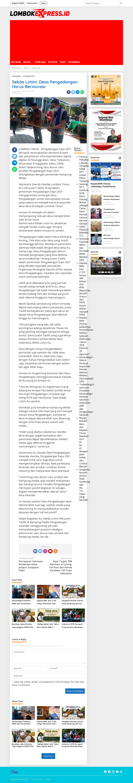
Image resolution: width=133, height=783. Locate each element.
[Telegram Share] (78, 92)
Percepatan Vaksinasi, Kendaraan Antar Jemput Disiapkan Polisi (31, 564)
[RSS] (55, 551)
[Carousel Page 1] (99, 272)
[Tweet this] (73, 92)
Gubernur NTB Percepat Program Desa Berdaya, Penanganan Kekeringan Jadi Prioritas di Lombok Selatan (72, 626)
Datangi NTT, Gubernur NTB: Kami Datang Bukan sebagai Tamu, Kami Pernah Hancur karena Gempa (84, 204)
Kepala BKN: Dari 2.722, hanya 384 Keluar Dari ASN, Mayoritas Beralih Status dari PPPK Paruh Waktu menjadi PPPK (84, 288)
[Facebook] (35, 551)
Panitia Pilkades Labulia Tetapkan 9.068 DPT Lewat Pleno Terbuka (84, 169)
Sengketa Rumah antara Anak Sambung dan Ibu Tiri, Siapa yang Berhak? (72, 602)
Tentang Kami (37, 779)
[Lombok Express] (40, 13)
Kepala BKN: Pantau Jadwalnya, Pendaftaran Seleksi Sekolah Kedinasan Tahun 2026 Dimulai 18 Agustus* (86, 336)
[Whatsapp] (82, 92)
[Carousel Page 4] (109, 272)
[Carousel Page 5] (112, 272)
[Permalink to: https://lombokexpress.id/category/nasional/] (119, 158)
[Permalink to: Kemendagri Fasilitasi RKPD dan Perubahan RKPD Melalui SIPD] (23, 591)
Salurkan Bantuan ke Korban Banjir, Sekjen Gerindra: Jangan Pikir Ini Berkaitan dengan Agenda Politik (106, 265)
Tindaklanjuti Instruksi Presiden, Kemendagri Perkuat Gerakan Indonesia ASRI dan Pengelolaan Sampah (86, 399)
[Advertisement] (66, 39)
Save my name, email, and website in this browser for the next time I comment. (48, 683)
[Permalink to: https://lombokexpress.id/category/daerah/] (119, 252)
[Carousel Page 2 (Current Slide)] (102, 272)
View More (48, 756)
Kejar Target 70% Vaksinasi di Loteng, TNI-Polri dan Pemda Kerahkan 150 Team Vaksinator (60, 566)
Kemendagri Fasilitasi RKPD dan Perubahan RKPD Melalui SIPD (86, 249)
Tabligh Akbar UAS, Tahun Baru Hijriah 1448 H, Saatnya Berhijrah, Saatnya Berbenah (48, 626)
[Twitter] (40, 551)
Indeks (48, 779)
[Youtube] (50, 551)
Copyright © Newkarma (19, 779)
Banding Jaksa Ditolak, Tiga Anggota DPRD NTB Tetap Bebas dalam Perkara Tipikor (22, 626)
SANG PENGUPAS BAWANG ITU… (85, 231)
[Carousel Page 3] (106, 272)
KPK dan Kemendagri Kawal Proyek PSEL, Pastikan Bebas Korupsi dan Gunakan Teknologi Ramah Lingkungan (112, 237)
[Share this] (69, 92)
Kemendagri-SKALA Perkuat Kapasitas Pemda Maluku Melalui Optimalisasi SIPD (86, 369)
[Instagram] (45, 551)
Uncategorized (17, 93)
